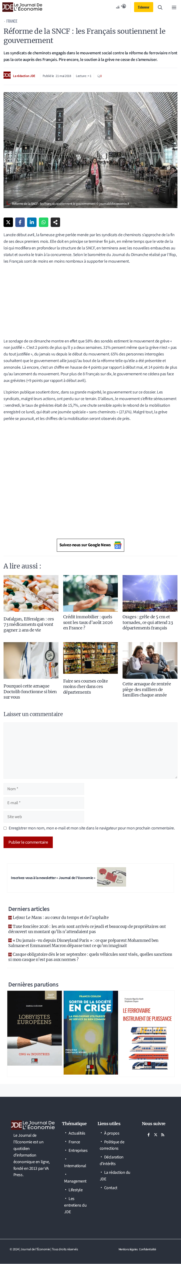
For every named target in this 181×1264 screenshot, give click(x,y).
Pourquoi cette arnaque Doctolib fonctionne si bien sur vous (30, 691)
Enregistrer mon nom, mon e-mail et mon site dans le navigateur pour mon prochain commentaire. (92, 828)
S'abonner (143, 6)
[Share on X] (8, 222)
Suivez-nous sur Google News (85, 545)
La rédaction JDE (24, 76)
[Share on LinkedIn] (32, 222)
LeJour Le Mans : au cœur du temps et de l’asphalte (61, 917)
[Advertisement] (90, 303)
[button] (160, 7)
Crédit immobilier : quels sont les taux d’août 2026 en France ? (88, 622)
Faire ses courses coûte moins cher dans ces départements (85, 686)
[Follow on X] (155, 1135)
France (11, 21)
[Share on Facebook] (20, 222)
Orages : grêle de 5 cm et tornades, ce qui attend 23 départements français (148, 622)
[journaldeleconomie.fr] (22, 7)
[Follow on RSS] (162, 1135)
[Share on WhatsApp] (43, 222)
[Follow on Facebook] (148, 1135)
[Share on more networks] (55, 222)
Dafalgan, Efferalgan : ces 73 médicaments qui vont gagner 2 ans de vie (29, 624)
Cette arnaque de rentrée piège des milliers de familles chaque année (147, 689)
